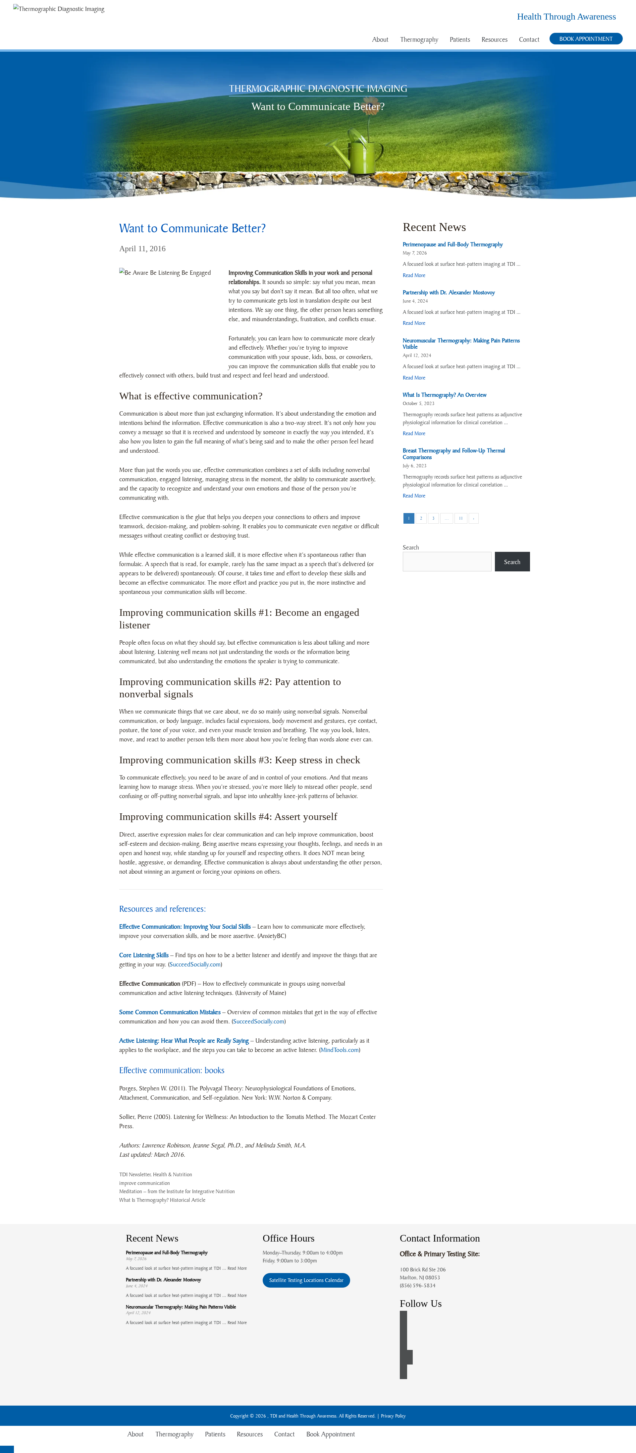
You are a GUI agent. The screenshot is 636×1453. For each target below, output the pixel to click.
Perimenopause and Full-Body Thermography (453, 244)
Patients (460, 39)
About (380, 39)
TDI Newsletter (134, 1174)
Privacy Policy (393, 1416)
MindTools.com (340, 1049)
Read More (414, 275)
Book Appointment (586, 38)
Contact (529, 39)
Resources (494, 39)
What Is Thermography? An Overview (444, 394)
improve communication (144, 1183)
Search (411, 547)
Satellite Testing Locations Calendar (306, 1280)
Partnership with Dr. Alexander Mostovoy (449, 292)
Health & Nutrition (172, 1174)
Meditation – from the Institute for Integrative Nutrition (177, 1191)
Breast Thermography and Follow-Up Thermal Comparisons (454, 453)
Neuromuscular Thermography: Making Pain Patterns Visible (461, 343)
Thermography (419, 39)
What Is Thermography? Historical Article (162, 1199)
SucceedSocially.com (195, 964)
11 (461, 518)
